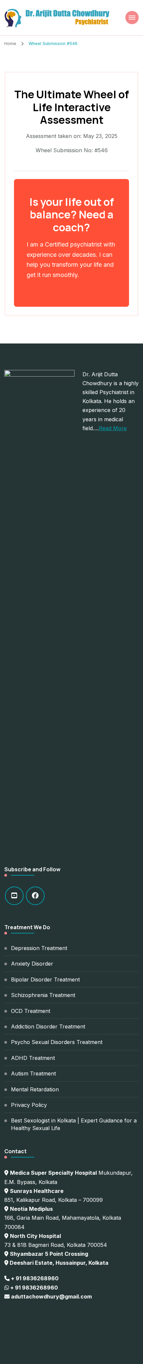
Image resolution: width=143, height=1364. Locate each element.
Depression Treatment (39, 948)
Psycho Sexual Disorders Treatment (56, 1042)
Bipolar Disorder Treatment (45, 979)
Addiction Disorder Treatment (48, 1026)
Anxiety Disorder (32, 963)
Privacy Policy (29, 1105)
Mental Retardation (35, 1089)
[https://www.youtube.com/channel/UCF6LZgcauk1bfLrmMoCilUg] (14, 896)
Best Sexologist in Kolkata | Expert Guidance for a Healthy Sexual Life (74, 1124)
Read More (113, 428)
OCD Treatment (30, 1011)
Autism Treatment (33, 1073)
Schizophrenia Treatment (43, 995)
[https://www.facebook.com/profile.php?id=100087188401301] (35, 896)
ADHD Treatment (33, 1058)
